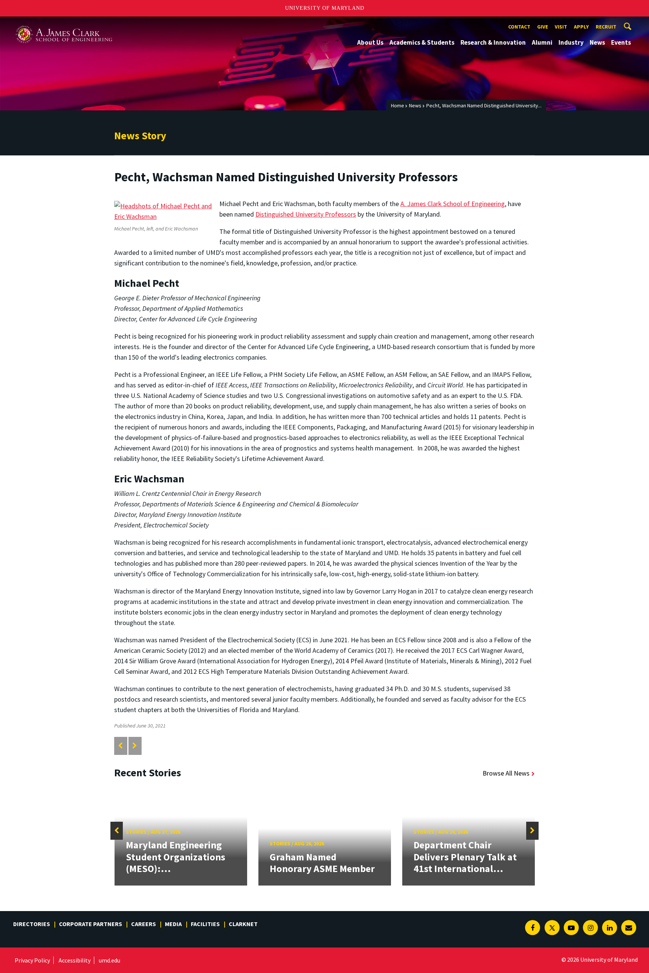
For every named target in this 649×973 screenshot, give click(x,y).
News (597, 42)
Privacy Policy (32, 960)
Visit (561, 26)
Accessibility (75, 960)
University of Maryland (324, 8)
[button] (116, 831)
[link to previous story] (120, 745)
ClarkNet (243, 924)
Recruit (606, 26)
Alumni (542, 42)
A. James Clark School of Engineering (64, 23)
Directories (31, 924)
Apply (581, 26)
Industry (571, 42)
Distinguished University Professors (305, 214)
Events (621, 42)
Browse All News (506, 773)
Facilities (205, 924)
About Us (370, 42)
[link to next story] (134, 745)
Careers (143, 924)
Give (542, 26)
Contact (519, 26)
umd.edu (109, 960)
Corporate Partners (90, 924)
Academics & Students (421, 42)
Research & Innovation (493, 42)
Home (397, 105)
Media (173, 924)
